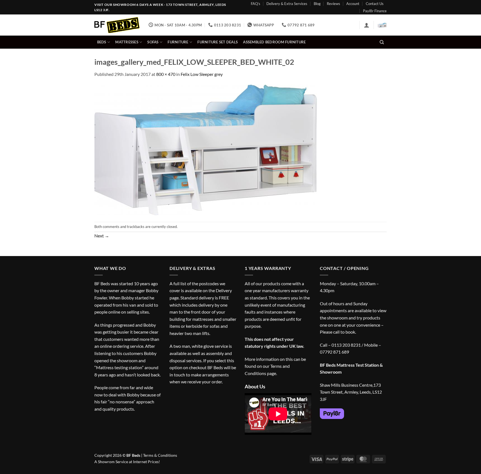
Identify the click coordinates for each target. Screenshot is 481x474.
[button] (366, 25)
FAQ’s (255, 3)
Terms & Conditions (160, 455)
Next (101, 235)
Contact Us (375, 3)
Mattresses (126, 42)
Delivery (224, 290)
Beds (101, 42)
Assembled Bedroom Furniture (274, 42)
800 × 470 (165, 74)
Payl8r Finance (375, 11)
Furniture (178, 42)
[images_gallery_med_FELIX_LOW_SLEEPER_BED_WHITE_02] (205, 149)
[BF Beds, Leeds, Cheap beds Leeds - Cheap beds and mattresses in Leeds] (117, 25)
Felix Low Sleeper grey (202, 74)
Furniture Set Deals (217, 42)
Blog (317, 3)
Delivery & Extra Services (286, 3)
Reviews (333, 3)
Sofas (152, 42)
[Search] (382, 42)
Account (352, 3)
